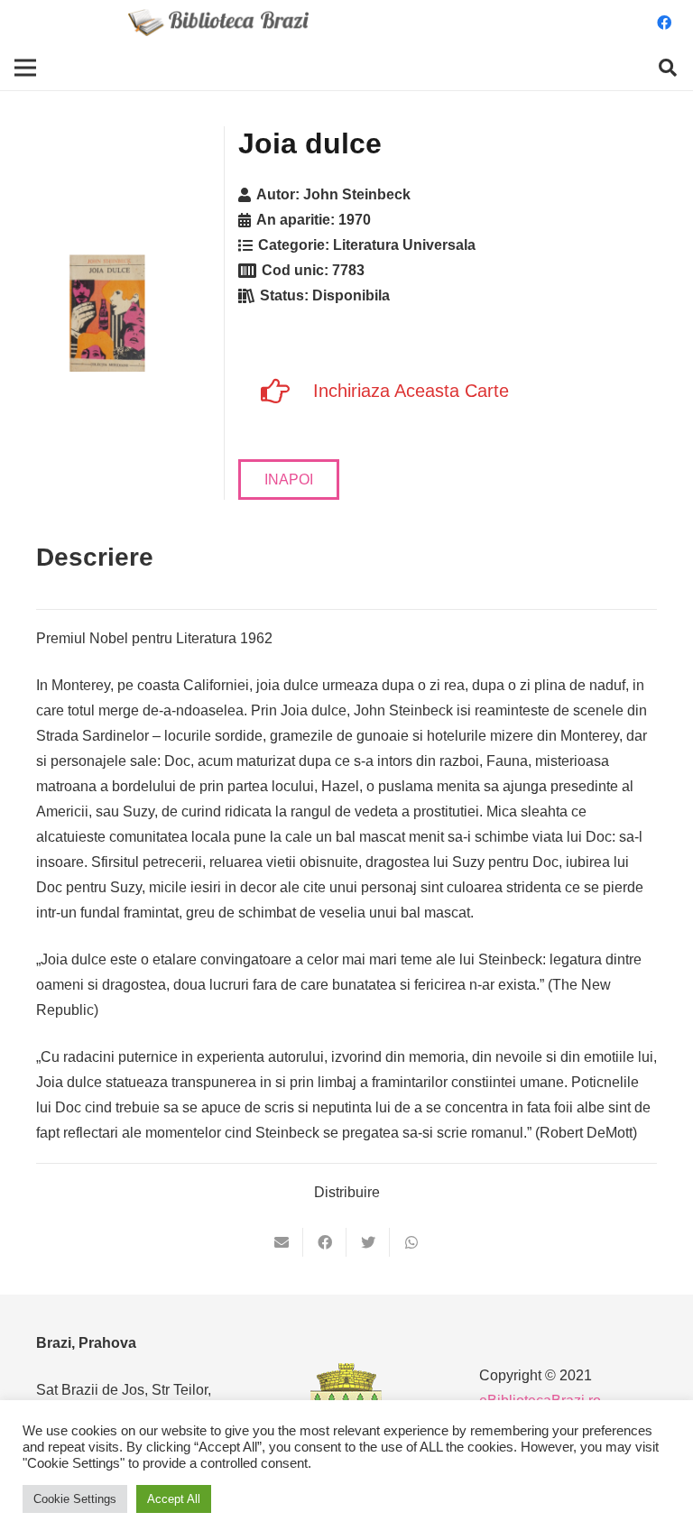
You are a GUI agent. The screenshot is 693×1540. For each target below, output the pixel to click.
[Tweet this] (368, 1242)
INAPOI (288, 479)
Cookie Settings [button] (74, 1499)
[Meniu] (25, 67)
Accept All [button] (173, 1499)
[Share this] (324, 1242)
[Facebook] (664, 22)
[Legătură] (219, 22)
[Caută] (668, 68)
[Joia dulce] (108, 313)
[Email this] (281, 1242)
